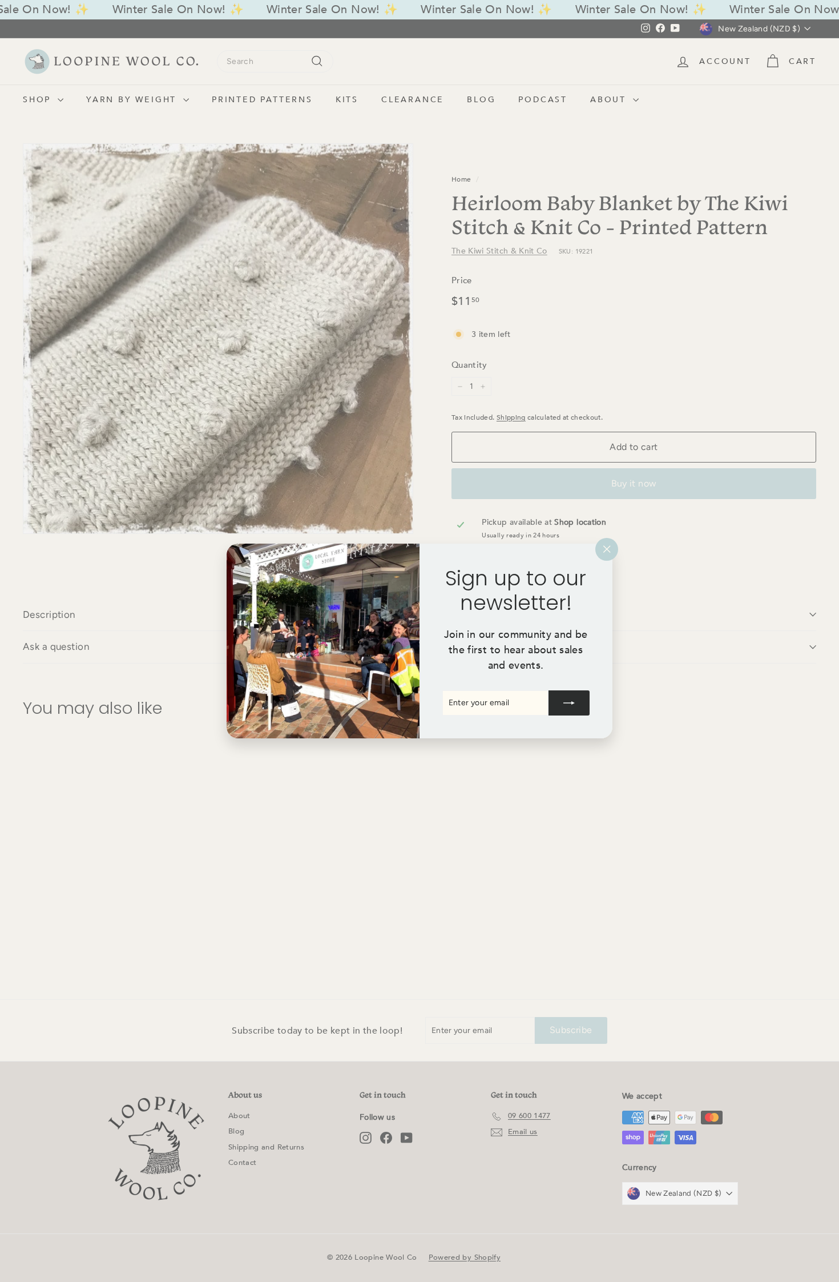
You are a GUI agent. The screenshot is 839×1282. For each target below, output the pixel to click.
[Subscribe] (569, 703)
